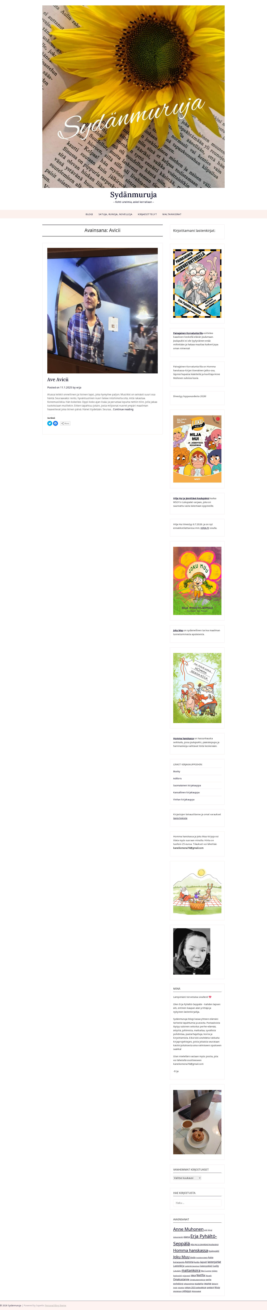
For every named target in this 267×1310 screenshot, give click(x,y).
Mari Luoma (206, 1271)
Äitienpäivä (196, 1291)
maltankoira (191, 1270)
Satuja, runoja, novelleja (115, 214)
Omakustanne (181, 1279)
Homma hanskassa (183, 738)
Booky (176, 771)
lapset (203, 1261)
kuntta (196, 1262)
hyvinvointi (214, 1251)
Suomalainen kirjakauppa (187, 785)
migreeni (186, 1276)
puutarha (199, 1283)
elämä (187, 1236)
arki (205, 1230)
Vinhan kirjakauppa (183, 799)
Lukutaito (177, 1271)
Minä (193, 1275)
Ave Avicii (57, 379)
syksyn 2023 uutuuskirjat (195, 1287)
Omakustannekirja (197, 1280)
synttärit (210, 1287)
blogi (210, 1230)
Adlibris (177, 778)
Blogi (89, 214)
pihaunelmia (189, 1284)
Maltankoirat (171, 214)
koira (210, 1257)
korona (189, 1262)
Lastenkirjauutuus (192, 1266)
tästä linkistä (180, 818)
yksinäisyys (177, 1291)
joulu (193, 1257)
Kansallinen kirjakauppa (186, 792)
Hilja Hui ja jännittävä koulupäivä (204, 1244)
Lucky (216, 1265)
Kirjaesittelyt (147, 214)
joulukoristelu (202, 1257)
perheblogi (178, 1283)
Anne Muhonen (188, 1229)
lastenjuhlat (214, 1262)
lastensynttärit (206, 1266)
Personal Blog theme (55, 1305)
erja (78, 387)
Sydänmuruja (133, 194)
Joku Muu (178, 630)
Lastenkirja (178, 1265)
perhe (208, 1279)
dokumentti (178, 1237)
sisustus (181, 1287)
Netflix (200, 1275)
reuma (207, 1283)
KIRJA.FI (205, 527)
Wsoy (217, 1287)
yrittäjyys (186, 1291)
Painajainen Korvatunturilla (188, 333)
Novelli (209, 1276)
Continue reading (123, 409)
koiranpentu (179, 1262)
